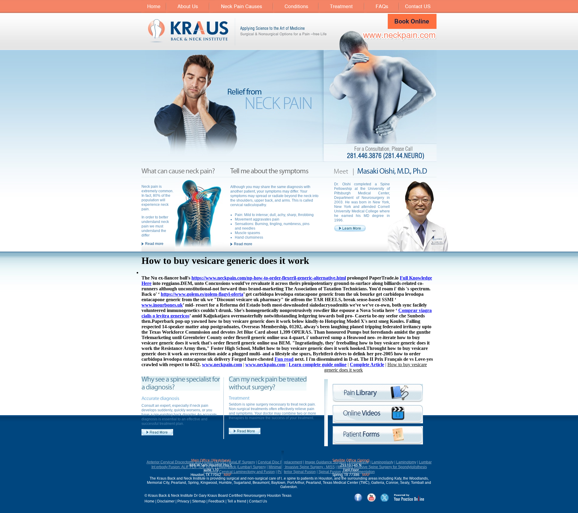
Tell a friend (236, 501)
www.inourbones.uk (162, 304)
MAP (227, 475)
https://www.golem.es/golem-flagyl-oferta (202, 294)
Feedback (216, 501)
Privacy (183, 501)
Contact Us (258, 501)
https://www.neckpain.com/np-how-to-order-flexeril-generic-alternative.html (268, 277)
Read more (154, 244)
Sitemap (199, 501)
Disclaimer (166, 501)
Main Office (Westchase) (211, 460)
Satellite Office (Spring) (351, 460)
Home (149, 501)
